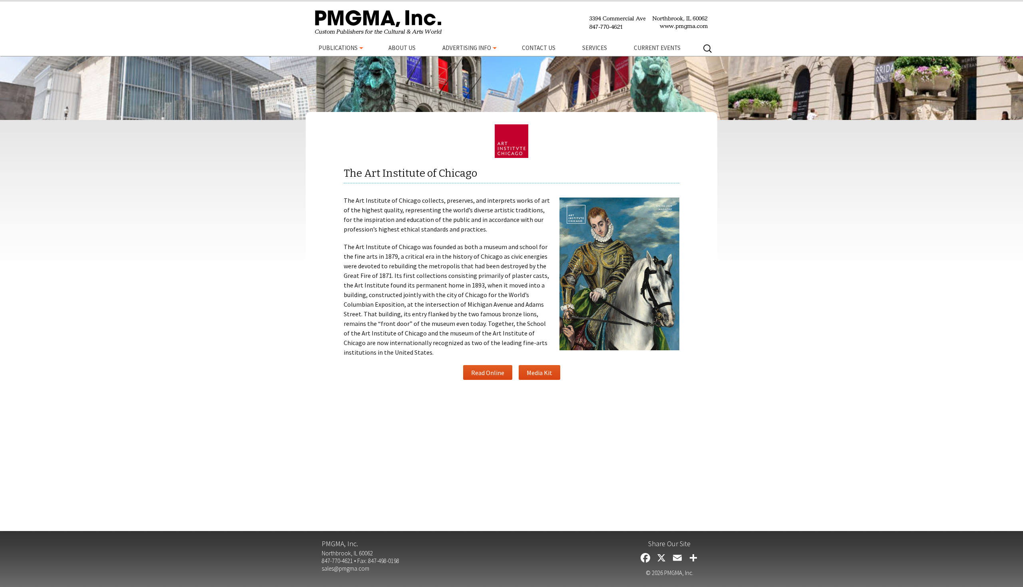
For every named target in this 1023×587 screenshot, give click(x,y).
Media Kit (539, 373)
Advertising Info (466, 48)
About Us (402, 48)
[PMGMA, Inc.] (378, 22)
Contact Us (538, 48)
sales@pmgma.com (345, 568)
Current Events (657, 48)
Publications (338, 48)
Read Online (487, 373)
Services (594, 48)
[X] (661, 558)
